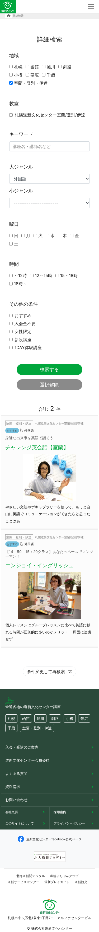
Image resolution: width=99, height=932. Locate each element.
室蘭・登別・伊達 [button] (37, 728)
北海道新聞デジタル (30, 876)
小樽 (18, 75)
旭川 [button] (40, 718)
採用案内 (60, 812)
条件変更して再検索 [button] (46, 671)
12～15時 (43, 275)
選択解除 (49, 384)
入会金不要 (25, 323)
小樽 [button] (69, 718)
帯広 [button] (84, 718)
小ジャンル (21, 190)
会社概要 (11, 812)
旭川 (51, 66)
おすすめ (23, 315)
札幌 (18, 66)
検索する (49, 369)
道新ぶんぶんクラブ (64, 876)
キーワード (21, 134)
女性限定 (23, 331)
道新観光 (81, 882)
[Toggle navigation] (90, 6)
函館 (34, 66)
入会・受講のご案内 (22, 747)
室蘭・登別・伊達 (31, 83)
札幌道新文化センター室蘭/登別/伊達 (50, 114)
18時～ (20, 283)
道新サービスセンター (23, 882)
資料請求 (12, 786)
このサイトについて (19, 823)
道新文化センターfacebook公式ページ (53, 839)
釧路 (67, 66)
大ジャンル (21, 167)
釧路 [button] (55, 718)
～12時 (20, 275)
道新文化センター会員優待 (27, 760)
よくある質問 (16, 773)
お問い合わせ (16, 799)
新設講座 (23, 339)
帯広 (34, 75)
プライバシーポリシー (69, 823)
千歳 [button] (11, 728)
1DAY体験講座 (28, 347)
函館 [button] (26, 718)
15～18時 (69, 275)
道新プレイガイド (57, 882)
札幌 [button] (11, 718)
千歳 (51, 75)
